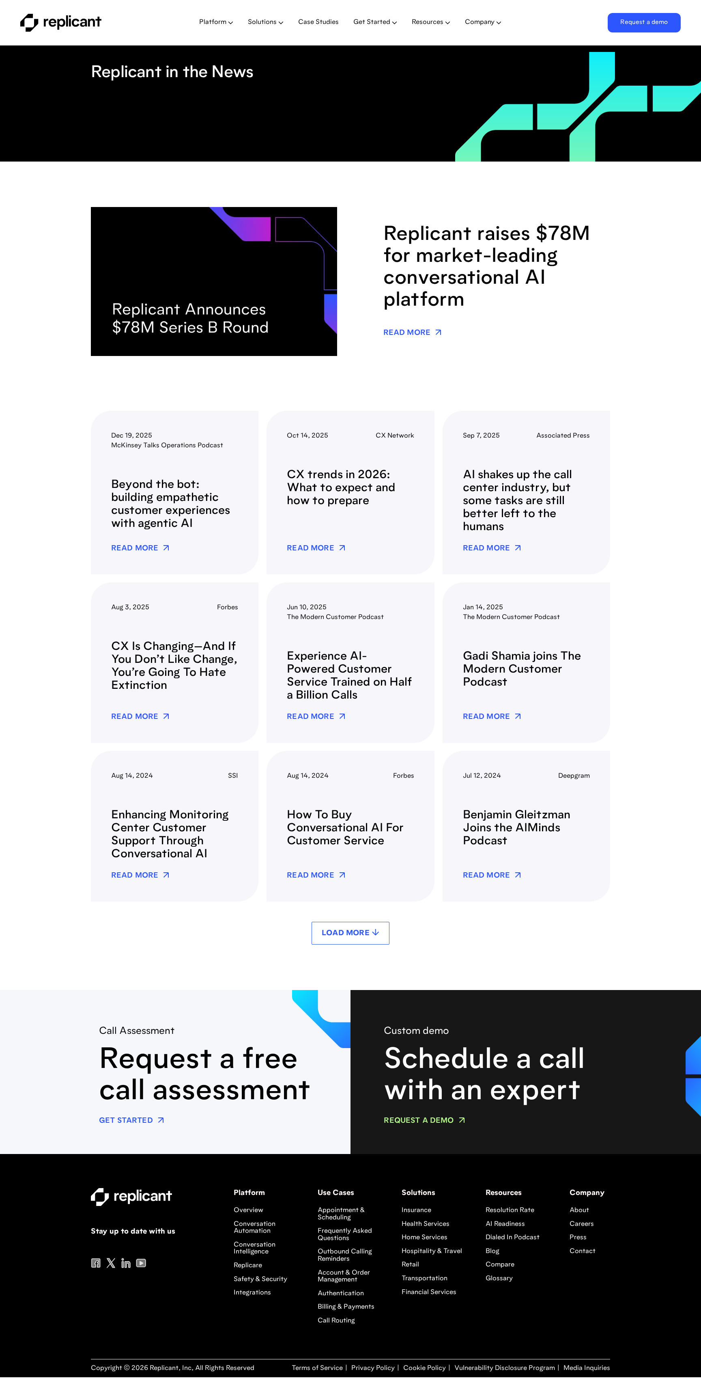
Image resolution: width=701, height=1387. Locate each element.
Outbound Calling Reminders (345, 1255)
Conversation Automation (254, 1228)
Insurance (416, 1210)
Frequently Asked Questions (345, 1235)
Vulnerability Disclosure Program (504, 1368)
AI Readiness (505, 1224)
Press (578, 1237)
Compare (500, 1265)
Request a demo (644, 22)
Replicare (248, 1265)
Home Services (424, 1237)
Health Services (425, 1224)
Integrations (252, 1293)
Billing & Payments (346, 1307)
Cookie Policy (424, 1368)
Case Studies (318, 22)
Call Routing (336, 1321)
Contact (583, 1251)
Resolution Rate (510, 1210)
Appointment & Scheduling (341, 1214)
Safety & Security (260, 1279)
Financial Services (429, 1292)
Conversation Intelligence (254, 1248)
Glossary (499, 1278)
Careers (582, 1224)
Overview (248, 1210)
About (579, 1210)
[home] (83, 23)
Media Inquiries (586, 1368)
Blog (492, 1251)
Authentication (341, 1293)
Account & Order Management (344, 1276)
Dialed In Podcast (513, 1237)
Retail (410, 1265)
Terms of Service (317, 1368)
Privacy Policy (372, 1368)
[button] (216, 22)
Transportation (424, 1278)
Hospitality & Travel (432, 1251)
